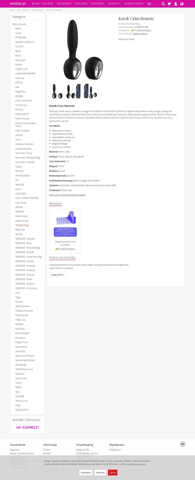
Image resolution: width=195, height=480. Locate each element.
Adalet (18, 33)
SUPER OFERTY (134, 3)
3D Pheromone (22, 306)
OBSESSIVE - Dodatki (24, 252)
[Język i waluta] (182, 3)
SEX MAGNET (21, 364)
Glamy (18, 139)
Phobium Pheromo (24, 310)
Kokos (18, 189)
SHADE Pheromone (24, 369)
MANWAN (19, 211)
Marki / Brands (42, 3)
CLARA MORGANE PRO (25, 73)
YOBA (18, 405)
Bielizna (81, 3)
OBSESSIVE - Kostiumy (25, 270)
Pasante (19, 301)
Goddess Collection (24, 144)
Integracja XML (83, 449)
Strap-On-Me (21, 378)
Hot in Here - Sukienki (25, 162)
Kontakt (46, 453)
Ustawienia (86, 472)
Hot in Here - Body (23, 153)
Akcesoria (64, 3)
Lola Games (20, 202)
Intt (16, 180)
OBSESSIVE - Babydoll (25, 238)
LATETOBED (20, 193)
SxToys (18, 382)
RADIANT (19, 324)
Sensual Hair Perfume (25, 360)
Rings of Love (21, 342)
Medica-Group (21, 220)
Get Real (19, 135)
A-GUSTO (19, 46)
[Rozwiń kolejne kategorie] (149, 3)
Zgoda (113, 472)
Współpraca (115, 449)
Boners (18, 64)
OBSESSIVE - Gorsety (24, 261)
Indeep (18, 166)
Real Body (20, 328)
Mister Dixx (20, 229)
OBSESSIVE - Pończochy (26, 288)
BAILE (18, 51)
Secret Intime (21, 346)
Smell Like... (20, 373)
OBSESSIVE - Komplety (25, 265)
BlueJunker (20, 60)
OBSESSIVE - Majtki (23, 279)
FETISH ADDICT (22, 114)
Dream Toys (134, 23)
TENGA (18, 387)
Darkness (19, 78)
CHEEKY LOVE (21, 69)
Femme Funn (21, 105)
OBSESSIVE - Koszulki (24, 274)
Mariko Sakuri (21, 216)
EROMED (19, 96)
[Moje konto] (175, 3)
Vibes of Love (21, 400)
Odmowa (100, 472)
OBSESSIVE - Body (23, 243)
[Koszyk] (169, 3)
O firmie (46, 449)
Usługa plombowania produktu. (65, 243)
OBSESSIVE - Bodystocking (27, 247)
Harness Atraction (23, 148)
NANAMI (19, 207)
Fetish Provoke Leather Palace (26, 125)
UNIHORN (19, 396)
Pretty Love (20, 319)
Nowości (114, 3)
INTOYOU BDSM (22, 175)
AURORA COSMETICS (24, 42)
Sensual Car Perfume (24, 355)
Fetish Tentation (22, 130)
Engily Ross (20, 91)
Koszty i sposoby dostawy (22, 453)
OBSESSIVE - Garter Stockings (28, 256)
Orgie (17, 297)
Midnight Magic (22, 225)
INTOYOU (19, 171)
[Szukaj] (163, 3)
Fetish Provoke (22, 118)
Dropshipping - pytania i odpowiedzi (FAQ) (87, 455)
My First (18, 234)
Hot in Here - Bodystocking (27, 157)
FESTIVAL (19, 109)
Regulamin (15, 449)
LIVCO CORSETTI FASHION (27, 198)
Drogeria (98, 3)
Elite (17, 87)
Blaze (18, 55)
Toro (17, 391)
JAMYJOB (19, 184)
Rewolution (20, 337)
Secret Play (20, 351)
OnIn (17, 292)
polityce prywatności (137, 464)
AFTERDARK (20, 37)
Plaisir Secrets (21, 315)
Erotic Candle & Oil (23, 100)
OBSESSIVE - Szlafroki (25, 283)
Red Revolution (22, 333)
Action (18, 28)
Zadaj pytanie (57, 274)
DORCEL (19, 82)
